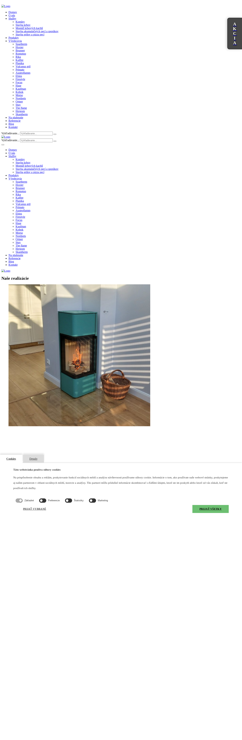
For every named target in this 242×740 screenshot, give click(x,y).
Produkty (14, 37)
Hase (18, 85)
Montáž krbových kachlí (29, 28)
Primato (20, 69)
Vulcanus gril (23, 66)
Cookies (11, 458)
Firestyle (20, 79)
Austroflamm (23, 72)
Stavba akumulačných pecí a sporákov (37, 31)
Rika (18, 56)
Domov (13, 12)
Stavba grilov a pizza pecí (30, 34)
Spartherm (21, 44)
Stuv (18, 104)
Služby (12, 18)
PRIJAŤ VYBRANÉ (34, 508)
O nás (12, 15)
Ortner (19, 101)
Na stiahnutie (16, 117)
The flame (21, 107)
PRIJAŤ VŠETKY (210, 508)
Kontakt (13, 127)
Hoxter (19, 47)
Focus (19, 82)
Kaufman (21, 88)
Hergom (20, 111)
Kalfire (19, 60)
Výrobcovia (15, 40)
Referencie (15, 120)
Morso (19, 95)
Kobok (19, 91)
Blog (11, 123)
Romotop (21, 53)
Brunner (20, 50)
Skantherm (22, 114)
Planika (20, 63)
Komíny (20, 21)
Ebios (19, 76)
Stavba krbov (23, 24)
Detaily (33, 458)
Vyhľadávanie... (10, 133)
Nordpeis (21, 98)
